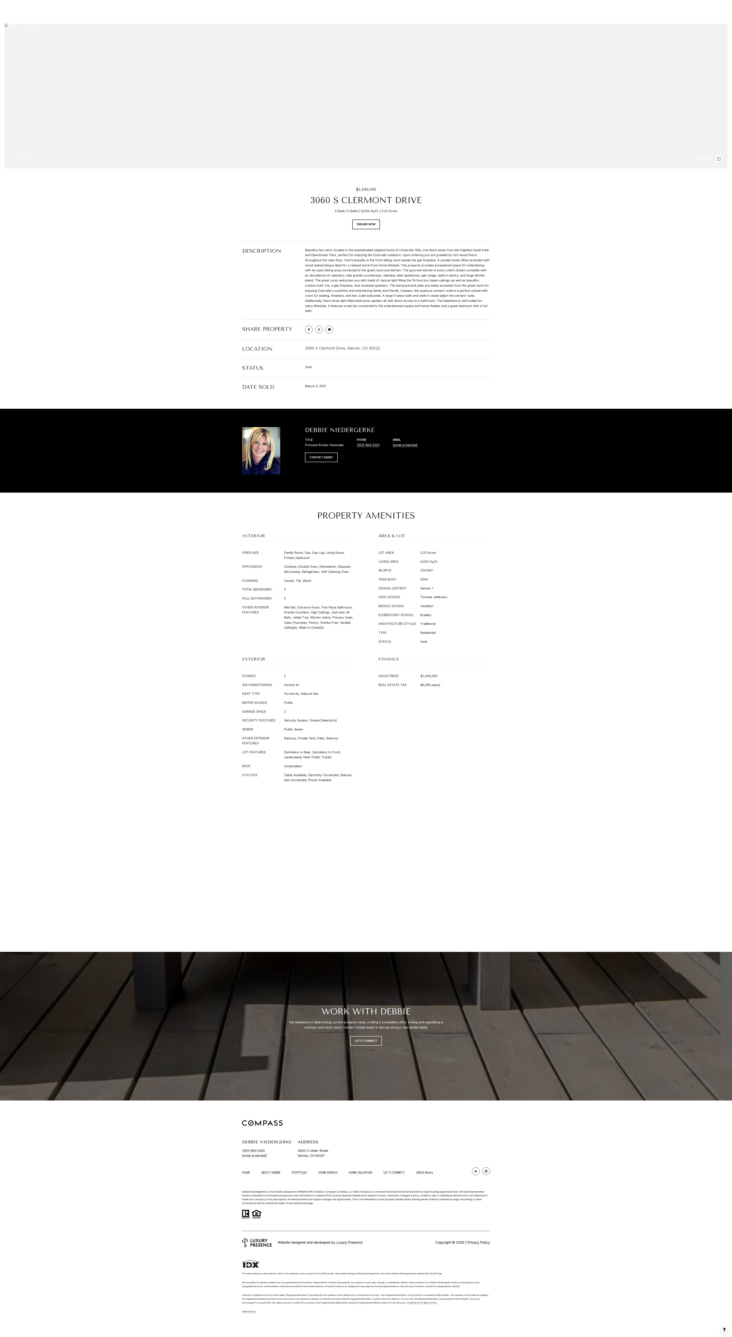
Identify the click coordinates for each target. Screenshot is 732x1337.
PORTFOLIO (299, 1172)
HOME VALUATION (360, 1172)
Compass (330, 1191)
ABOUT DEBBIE (270, 1172)
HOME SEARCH (327, 1172)
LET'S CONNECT (394, 1172)
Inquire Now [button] (366, 224)
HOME (246, 1172)
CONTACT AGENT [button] (321, 457)
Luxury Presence (349, 1242)
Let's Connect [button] (366, 1040)
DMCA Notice (424, 1172)
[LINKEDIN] (476, 1171)
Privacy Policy (478, 1242)
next (28, 158)
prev (18, 158)
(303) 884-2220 (368, 445)
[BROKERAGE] (486, 1171)
